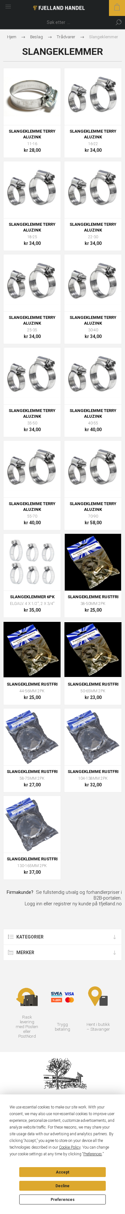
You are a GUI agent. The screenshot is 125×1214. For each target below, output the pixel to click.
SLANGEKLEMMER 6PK (32, 596)
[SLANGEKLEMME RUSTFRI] (92, 562)
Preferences (63, 1199)
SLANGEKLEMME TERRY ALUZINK (32, 134)
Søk (118, 22)
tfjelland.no (110, 904)
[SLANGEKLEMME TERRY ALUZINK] (32, 96)
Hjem (11, 36)
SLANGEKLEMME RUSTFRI (93, 596)
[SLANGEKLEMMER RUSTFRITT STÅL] (32, 562)
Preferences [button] (92, 1154)
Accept (62, 1172)
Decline (62, 1186)
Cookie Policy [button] (69, 1147)
